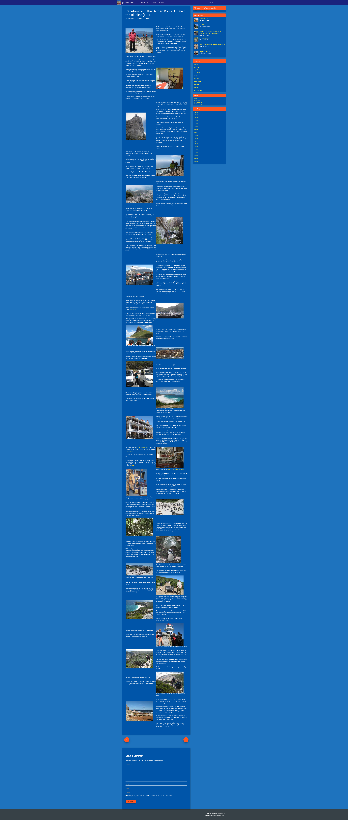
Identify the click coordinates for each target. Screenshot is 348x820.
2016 (196, 135)
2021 (196, 120)
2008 (196, 158)
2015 (196, 138)
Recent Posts (144, 2)
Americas (196, 67)
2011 (196, 149)
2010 (196, 152)
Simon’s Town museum (142, 447)
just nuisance (129, 451)
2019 (196, 126)
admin (140, 18)
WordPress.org (198, 104)
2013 (196, 144)
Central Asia (197, 73)
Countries (153, 2)
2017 (196, 132)
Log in (195, 98)
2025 (196, 112)
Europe (196, 75)
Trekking (196, 87)
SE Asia (196, 84)
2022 (196, 118)
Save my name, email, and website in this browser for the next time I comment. (149, 795)
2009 (196, 155)
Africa (195, 64)
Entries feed (197, 100)
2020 (196, 123)
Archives (161, 2)
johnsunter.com (128, 3)
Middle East (197, 81)
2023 (196, 115)
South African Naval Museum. (175, 469)
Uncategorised (198, 90)
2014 (196, 141)
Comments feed (198, 102)
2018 (196, 129)
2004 (196, 161)
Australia (196, 70)
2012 (196, 147)
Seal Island (133, 309)
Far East (196, 78)
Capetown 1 (148, 18)
